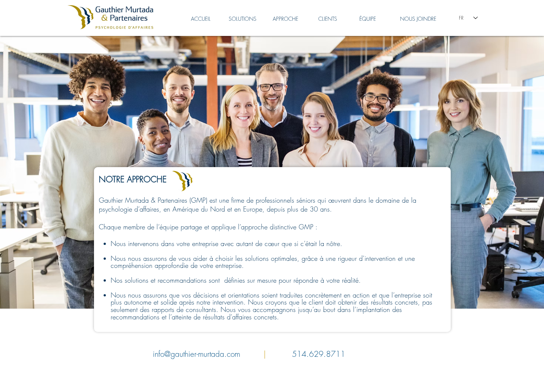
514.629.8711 (318, 354)
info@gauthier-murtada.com (196, 354)
